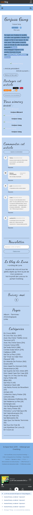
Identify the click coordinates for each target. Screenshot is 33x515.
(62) (15, 376)
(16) (12, 409)
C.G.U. (24, 459)
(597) (13, 336)
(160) (15, 362)
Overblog (16, 449)
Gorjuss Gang (16, 24)
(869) (10, 333)
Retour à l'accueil (11, 75)
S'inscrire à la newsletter (12, 95)
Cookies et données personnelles (10, 464)
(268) (10, 352)
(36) (9, 397)
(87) (16, 371)
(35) (15, 399)
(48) (12, 385)
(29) (13, 402)
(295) (11, 345)
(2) (14, 427)
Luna (20, 276)
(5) (12, 425)
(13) (11, 416)
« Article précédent (11, 69)
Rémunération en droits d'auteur (10, 461)
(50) (7, 380)
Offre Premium (25, 461)
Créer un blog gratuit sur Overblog (12, 457)
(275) (14, 350)
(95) (11, 369)
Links (6, 319)
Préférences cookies (25, 464)
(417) (9, 340)
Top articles (26, 457)
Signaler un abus (16, 459)
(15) (15, 411)
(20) (13, 406)
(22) (9, 404)
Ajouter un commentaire (16, 152)
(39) (15, 394)
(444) (15, 338)
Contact (7, 459)
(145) (15, 366)
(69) (16, 373)
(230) (12, 354)
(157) (8, 364)
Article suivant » (22, 71)
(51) (10, 378)
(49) (10, 383)
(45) (8, 392)
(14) (13, 413)
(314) (14, 343)
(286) (12, 347)
